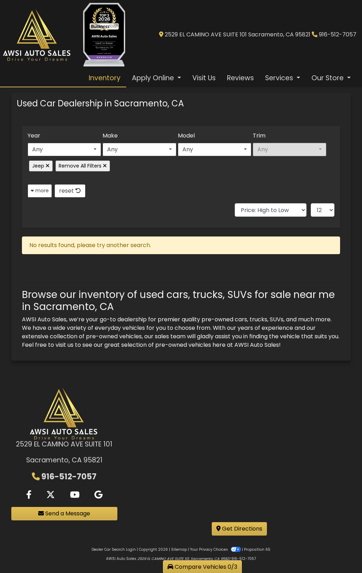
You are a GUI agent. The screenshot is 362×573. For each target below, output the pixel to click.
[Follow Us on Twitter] (50, 495)
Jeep (39, 165)
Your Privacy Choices (209, 549)
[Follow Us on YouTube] (75, 495)
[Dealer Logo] (37, 34)
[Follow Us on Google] (98, 495)
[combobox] (64, 149)
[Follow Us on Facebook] (28, 495)
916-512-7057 (337, 34)
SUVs (277, 319)
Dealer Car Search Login (114, 549)
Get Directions (241, 529)
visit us (65, 345)
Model (186, 135)
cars (241, 319)
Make (110, 135)
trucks (258, 319)
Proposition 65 (257, 549)
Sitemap (179, 549)
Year (34, 135)
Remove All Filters (81, 165)
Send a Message (67, 513)
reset (67, 191)
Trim (259, 135)
